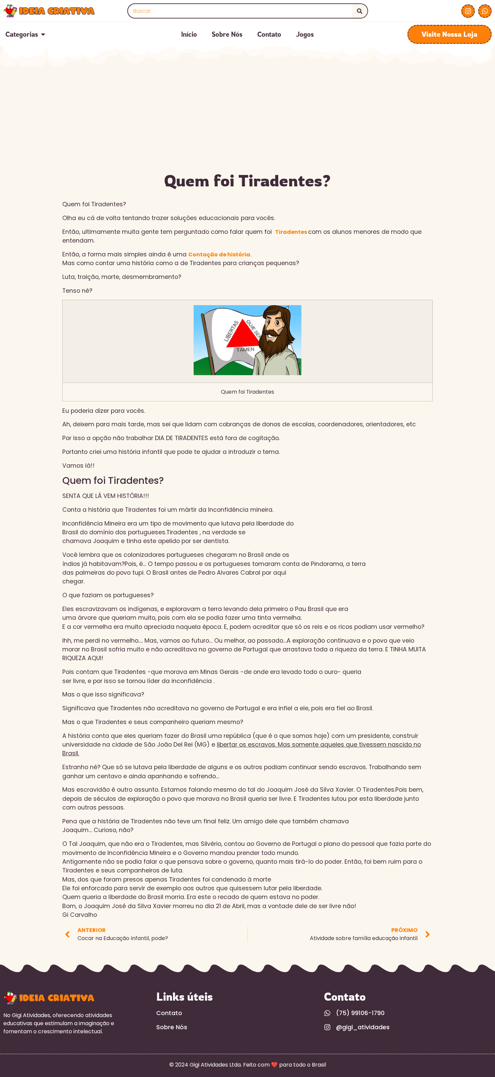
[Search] (359, 11)
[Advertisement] (247, 117)
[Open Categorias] (43, 34)
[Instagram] (468, 11)
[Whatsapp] (485, 11)
